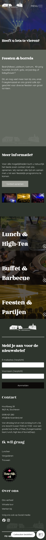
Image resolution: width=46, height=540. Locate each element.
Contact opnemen (15, 184)
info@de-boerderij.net (12, 417)
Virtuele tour (7, 504)
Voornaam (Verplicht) (12, 371)
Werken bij (7, 508)
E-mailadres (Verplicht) (13, 360)
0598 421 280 (8, 414)
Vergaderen (7, 455)
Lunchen (6, 451)
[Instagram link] (8, 520)
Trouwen (6, 460)
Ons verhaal (7, 500)
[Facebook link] (4, 520)
